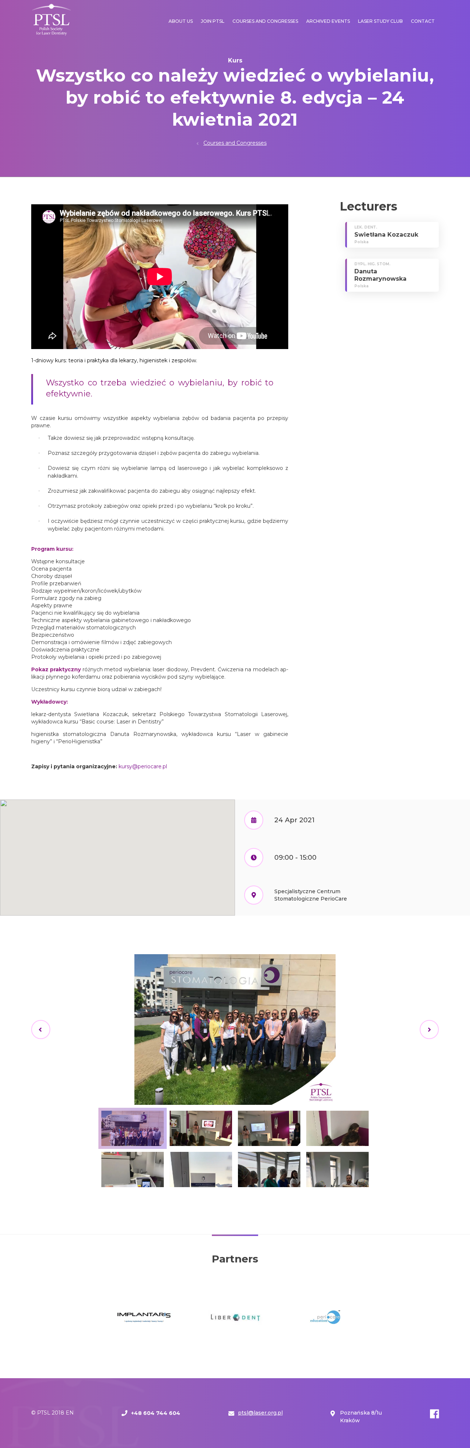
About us (181, 21)
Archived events (328, 21)
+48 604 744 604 (155, 1413)
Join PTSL (212, 21)
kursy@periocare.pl (143, 766)
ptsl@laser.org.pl (260, 1412)
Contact (423, 21)
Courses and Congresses (265, 21)
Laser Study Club (380, 21)
